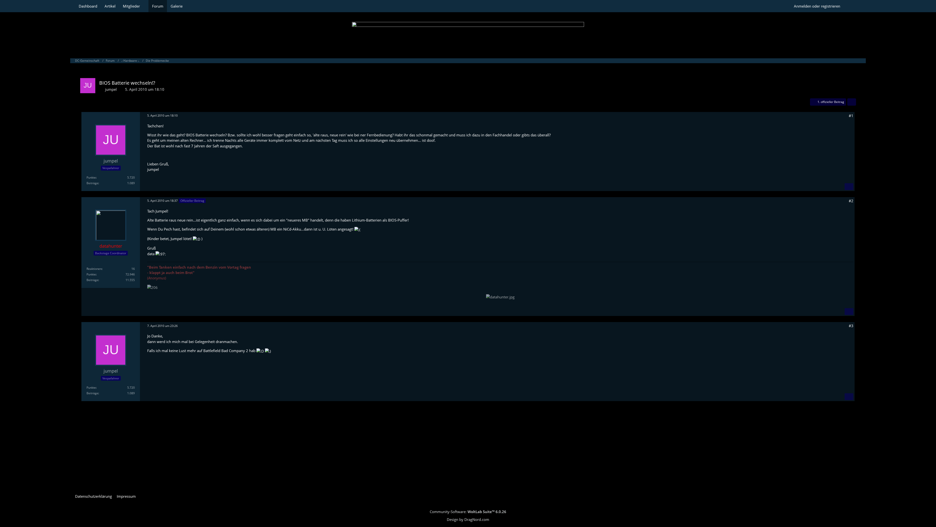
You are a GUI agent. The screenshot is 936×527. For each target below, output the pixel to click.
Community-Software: (468, 511)
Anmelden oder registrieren (817, 6)
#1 (851, 115)
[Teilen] (851, 102)
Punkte (91, 177)
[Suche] (852, 6)
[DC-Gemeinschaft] (468, 34)
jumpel (111, 89)
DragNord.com (476, 519)
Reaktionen (94, 269)
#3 (851, 325)
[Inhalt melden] (849, 186)
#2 (851, 200)
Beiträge (92, 183)
